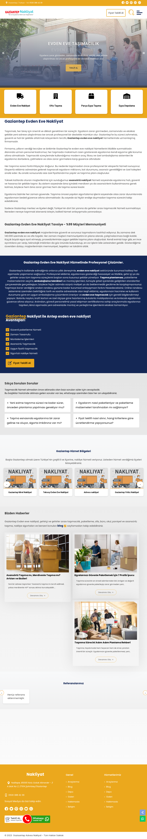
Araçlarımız (73, 781)
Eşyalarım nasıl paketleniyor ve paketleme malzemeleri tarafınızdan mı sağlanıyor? (104, 405)
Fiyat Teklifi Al (115, 12)
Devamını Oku (36, 595)
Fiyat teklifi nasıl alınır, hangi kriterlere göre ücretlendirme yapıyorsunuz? (104, 421)
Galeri (71, 796)
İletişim (71, 806)
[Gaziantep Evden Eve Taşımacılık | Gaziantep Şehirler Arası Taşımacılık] (19, 12)
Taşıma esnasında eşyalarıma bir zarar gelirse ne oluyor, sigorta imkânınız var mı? (34, 421)
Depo (70, 791)
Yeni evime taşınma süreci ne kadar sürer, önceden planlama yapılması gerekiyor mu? (35, 405)
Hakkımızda (73, 801)
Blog (70, 786)
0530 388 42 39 (36, 2)
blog (60, 526)
